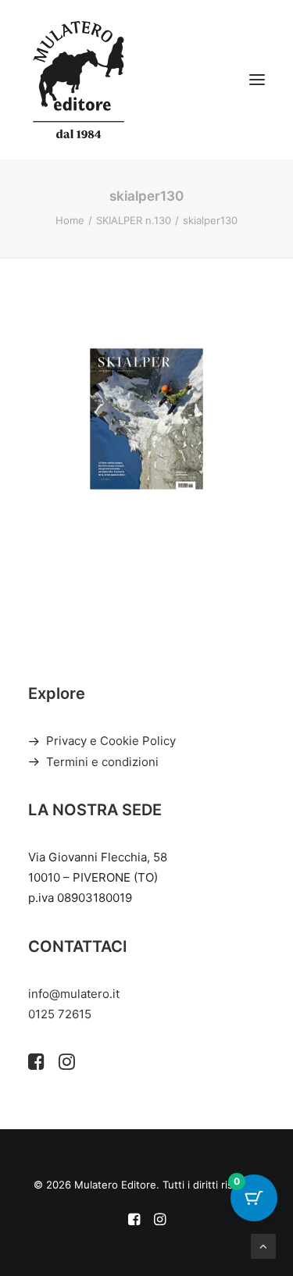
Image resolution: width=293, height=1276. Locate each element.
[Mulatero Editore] (78, 79)
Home (69, 220)
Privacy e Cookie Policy (111, 740)
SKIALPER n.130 (133, 220)
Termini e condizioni (102, 761)
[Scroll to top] (263, 1245)
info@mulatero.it (74, 993)
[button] (257, 79)
